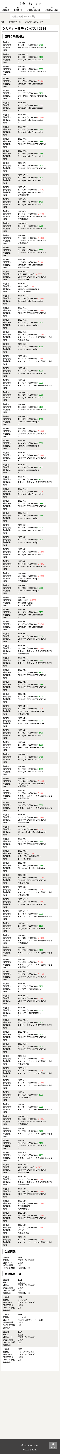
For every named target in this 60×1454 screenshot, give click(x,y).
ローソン (21, 1282)
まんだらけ (22, 1299)
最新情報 (5, 10)
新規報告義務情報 (33, 10)
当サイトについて (31, 1445)
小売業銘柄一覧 (14, 22)
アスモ (20, 1334)
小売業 (20, 1262)
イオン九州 (22, 1317)
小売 (19, 1265)
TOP (2, 22)
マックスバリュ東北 (26, 1351)
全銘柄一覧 (18, 10)
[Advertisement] (30, 1409)
